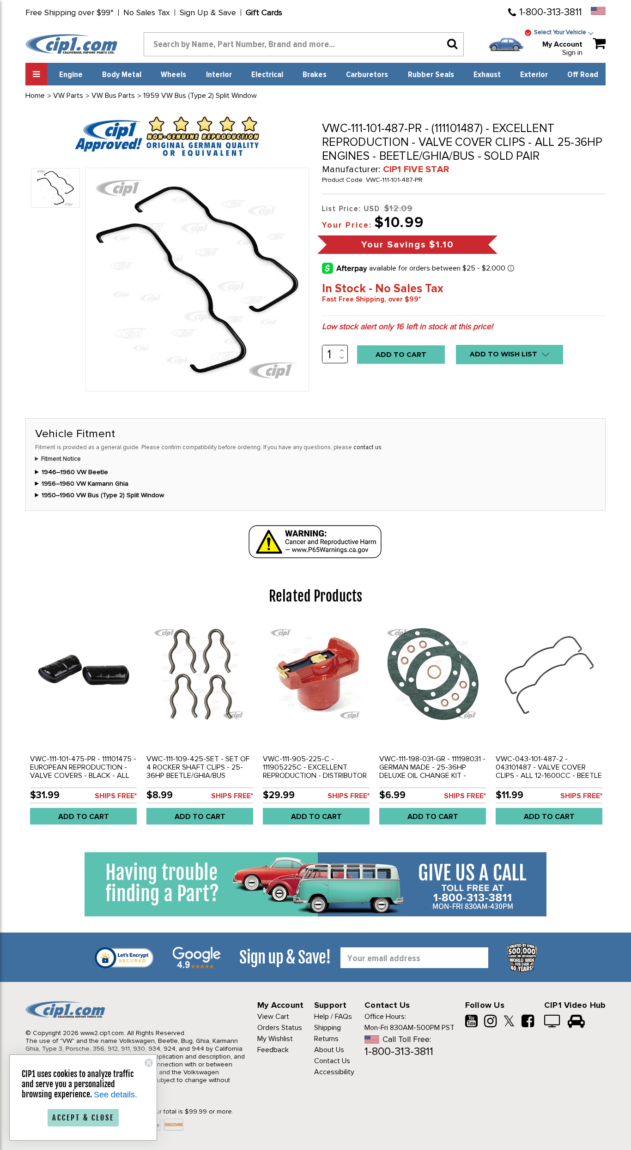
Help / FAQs (333, 1016)
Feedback (273, 1049)
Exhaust (487, 75)
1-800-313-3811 (550, 12)
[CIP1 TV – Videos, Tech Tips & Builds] (552, 1022)
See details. (115, 1094)
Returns (326, 1038)
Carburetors (367, 75)
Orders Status (279, 1027)
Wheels (173, 75)
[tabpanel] (83, 726)
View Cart (273, 1016)
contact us (367, 447)
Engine (71, 75)
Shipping (327, 1027)
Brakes (315, 75)
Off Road (582, 75)
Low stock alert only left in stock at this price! (407, 326)
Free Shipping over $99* (69, 12)
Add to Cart (83, 816)
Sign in (572, 52)
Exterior (534, 75)
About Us (329, 1049)
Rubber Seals (431, 75)
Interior (219, 75)
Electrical (267, 75)
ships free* (116, 796)
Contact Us (332, 1061)
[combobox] (304, 44)
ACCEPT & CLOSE (83, 1117)
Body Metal (121, 75)
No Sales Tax (146, 12)
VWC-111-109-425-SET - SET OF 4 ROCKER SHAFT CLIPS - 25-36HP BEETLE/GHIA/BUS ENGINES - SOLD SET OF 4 (197, 771)
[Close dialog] (148, 1062)
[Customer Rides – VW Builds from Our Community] (576, 1022)
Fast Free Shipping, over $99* (371, 299)
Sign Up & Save (208, 12)
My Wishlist (275, 1038)
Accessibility (334, 1072)
